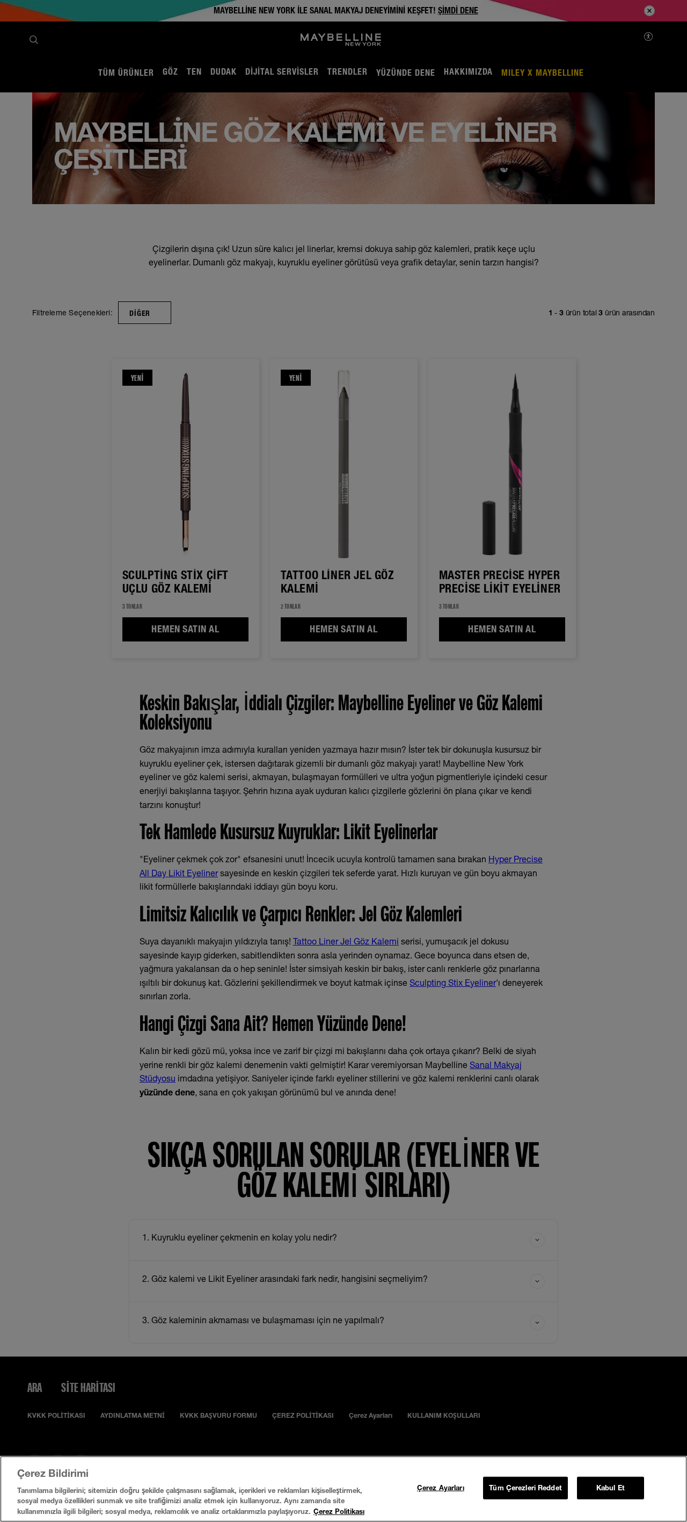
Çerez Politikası (338, 1510)
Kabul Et (610, 1487)
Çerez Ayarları (440, 1487)
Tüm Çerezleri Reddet (525, 1487)
